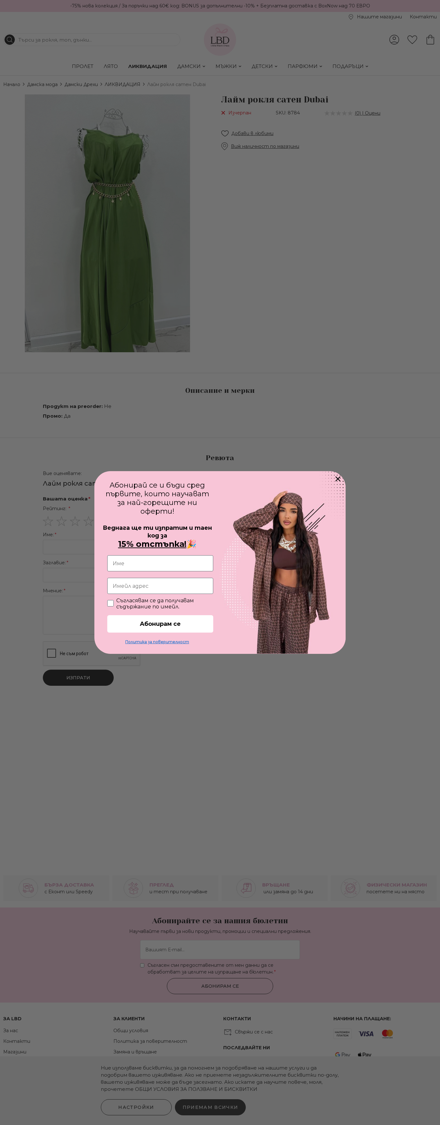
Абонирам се (160, 623)
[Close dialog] (338, 479)
